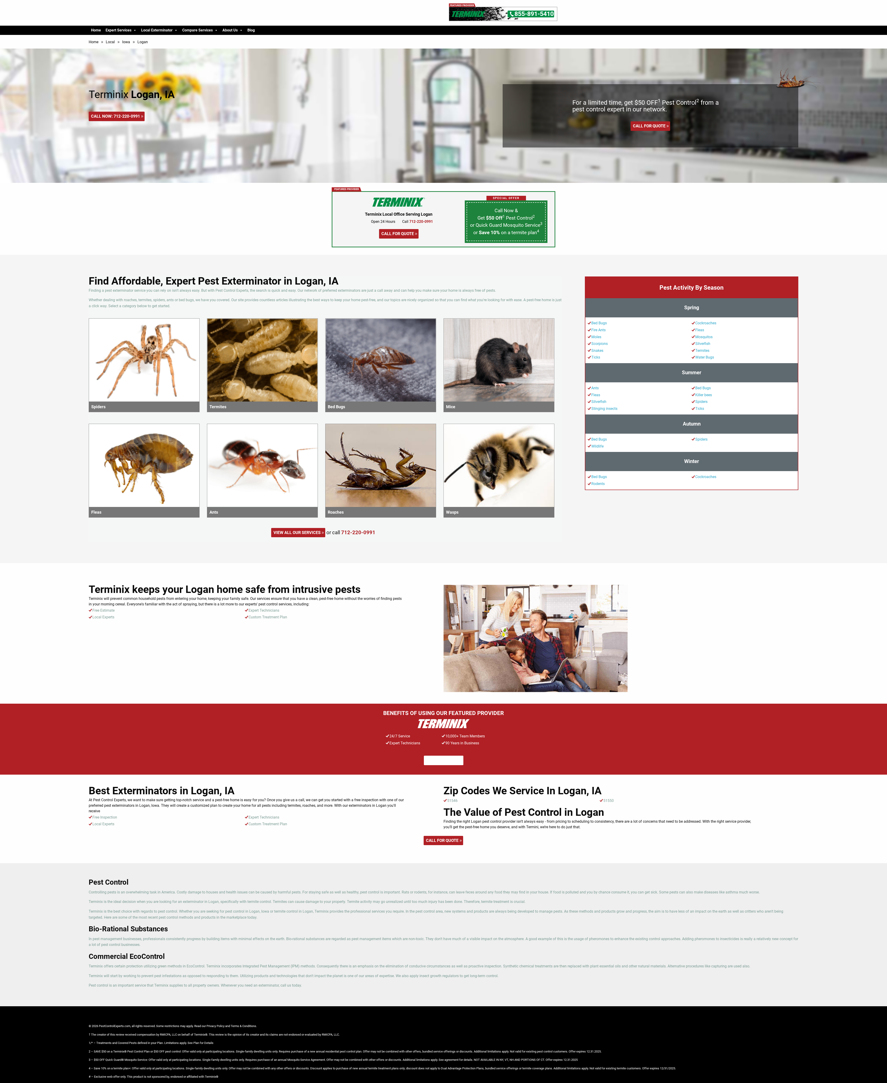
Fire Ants (598, 330)
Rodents (598, 484)
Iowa (126, 42)
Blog (251, 30)
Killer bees (703, 395)
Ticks (595, 357)
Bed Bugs (599, 323)
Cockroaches (705, 323)
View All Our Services (297, 532)
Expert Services (118, 30)
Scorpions (599, 343)
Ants (595, 388)
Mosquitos (704, 337)
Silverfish (702, 343)
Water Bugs (704, 357)
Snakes (597, 350)
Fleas (699, 330)
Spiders (701, 401)
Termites (702, 350)
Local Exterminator (157, 30)
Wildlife (597, 446)
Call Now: (115, 116)
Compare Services (197, 30)
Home (96, 30)
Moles (596, 337)
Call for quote (649, 125)
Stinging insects (604, 408)
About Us (230, 30)
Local (110, 42)
